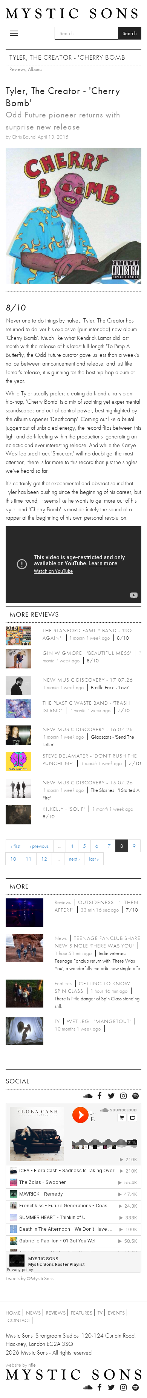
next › (74, 858)
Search (129, 33)
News (33, 1312)
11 (29, 858)
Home (13, 1312)
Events (116, 1312)
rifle (32, 1364)
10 (13, 858)
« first (15, 846)
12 (44, 858)
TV (100, 1312)
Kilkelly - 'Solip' (64, 808)
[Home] (72, 12)
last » (94, 858)
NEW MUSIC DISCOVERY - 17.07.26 (88, 679)
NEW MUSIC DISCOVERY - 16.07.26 (88, 729)
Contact (19, 1320)
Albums (35, 69)
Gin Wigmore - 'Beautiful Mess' (87, 653)
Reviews (17, 69)
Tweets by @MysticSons (30, 1278)
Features (81, 1312)
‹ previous (39, 846)
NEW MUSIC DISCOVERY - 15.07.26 (88, 782)
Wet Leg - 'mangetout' (99, 1021)
